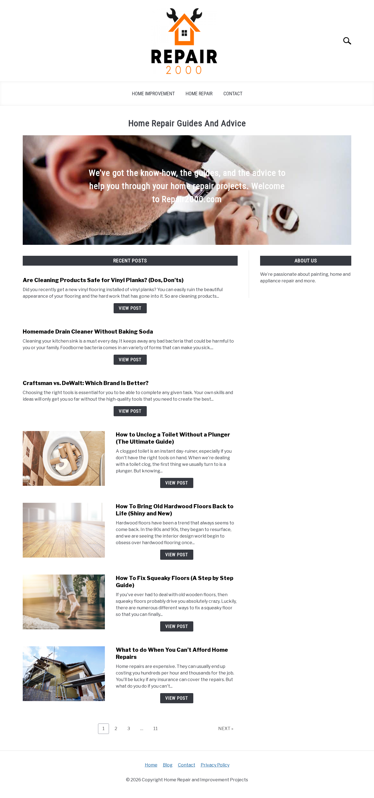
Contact (232, 93)
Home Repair (199, 93)
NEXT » (225, 728)
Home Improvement (153, 93)
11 (157, 728)
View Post (130, 308)
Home (151, 765)
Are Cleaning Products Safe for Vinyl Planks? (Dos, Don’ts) (103, 280)
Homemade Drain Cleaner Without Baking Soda (88, 331)
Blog (167, 765)
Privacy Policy (215, 765)
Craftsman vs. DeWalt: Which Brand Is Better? (86, 383)
